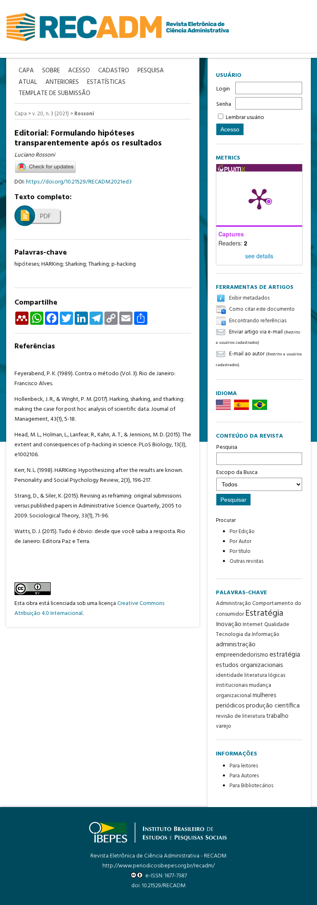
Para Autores (244, 776)
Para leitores (243, 766)
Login (223, 89)
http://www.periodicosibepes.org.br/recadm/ (158, 866)
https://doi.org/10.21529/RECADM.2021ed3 (79, 182)
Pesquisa (226, 447)
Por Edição (242, 531)
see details (259, 256)
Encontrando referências (257, 321)
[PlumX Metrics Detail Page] (259, 198)
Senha (223, 104)
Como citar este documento (262, 309)
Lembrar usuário (245, 117)
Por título (240, 551)
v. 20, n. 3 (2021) (50, 114)
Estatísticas (106, 82)
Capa (20, 114)
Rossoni (84, 114)
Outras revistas (246, 561)
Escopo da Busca (237, 472)
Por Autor (240, 541)
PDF (45, 216)
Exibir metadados (249, 298)
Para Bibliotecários (251, 785)
